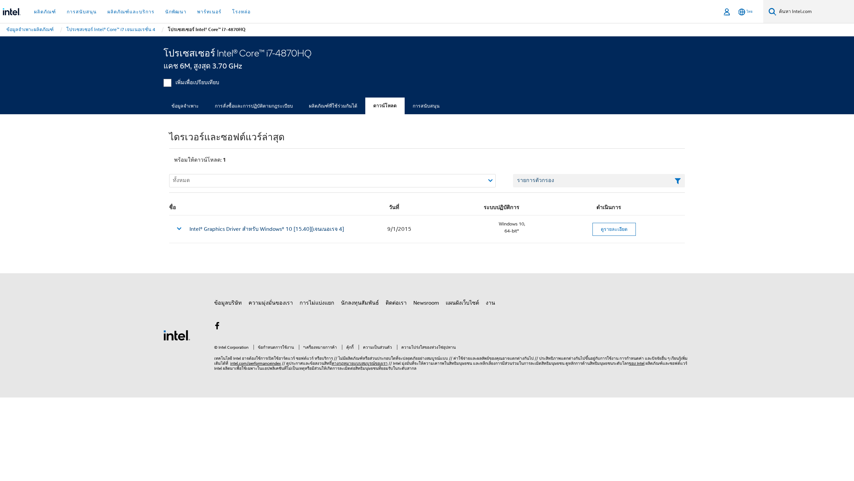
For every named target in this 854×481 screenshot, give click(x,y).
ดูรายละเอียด (614, 229)
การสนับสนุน (426, 106)
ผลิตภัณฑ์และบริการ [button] (130, 12)
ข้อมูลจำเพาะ (185, 106)
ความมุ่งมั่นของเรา (271, 303)
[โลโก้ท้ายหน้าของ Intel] (176, 335)
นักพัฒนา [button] (175, 12)
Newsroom (426, 303)
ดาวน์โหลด (385, 106)
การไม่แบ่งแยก (317, 303)
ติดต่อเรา (396, 303)
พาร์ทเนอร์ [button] (209, 12)
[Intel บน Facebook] (217, 327)
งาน (490, 303)
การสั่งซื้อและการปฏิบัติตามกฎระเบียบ (254, 106)
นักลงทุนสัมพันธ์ (360, 303)
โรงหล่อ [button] (241, 12)
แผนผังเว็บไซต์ (462, 303)
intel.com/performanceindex (255, 363)
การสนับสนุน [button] (82, 12)
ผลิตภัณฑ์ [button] (45, 12)
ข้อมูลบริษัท (228, 303)
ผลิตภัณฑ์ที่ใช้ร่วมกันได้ (333, 106)
